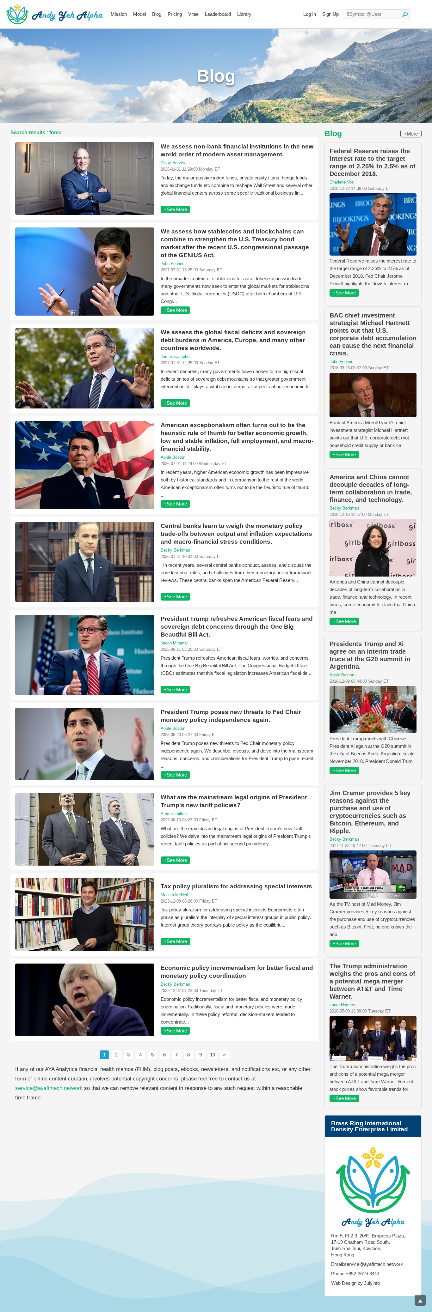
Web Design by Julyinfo (355, 1283)
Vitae (193, 14)
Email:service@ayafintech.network (367, 1264)
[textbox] (377, 14)
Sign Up (330, 14)
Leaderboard (218, 14)
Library (244, 14)
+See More (175, 209)
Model (139, 14)
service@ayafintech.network (49, 1088)
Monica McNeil (174, 894)
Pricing (175, 14)
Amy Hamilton (174, 813)
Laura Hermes (342, 1004)
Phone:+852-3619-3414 (355, 1273)
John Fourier (172, 263)
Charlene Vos (342, 182)
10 (212, 1054)
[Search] (405, 14)
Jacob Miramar (174, 643)
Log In (309, 14)
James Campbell (176, 356)
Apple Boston (173, 457)
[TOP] (420, 1300)
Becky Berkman (175, 550)
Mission (119, 14)
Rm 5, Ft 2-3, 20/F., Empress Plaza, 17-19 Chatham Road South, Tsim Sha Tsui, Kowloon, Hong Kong (368, 1245)
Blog (156, 14)
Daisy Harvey (173, 162)
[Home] (54, 14)
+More (411, 133)
